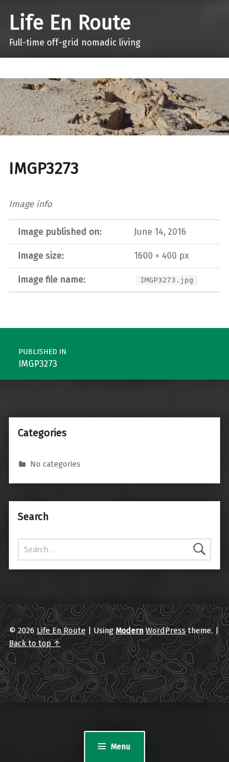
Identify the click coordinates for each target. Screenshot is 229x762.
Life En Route (70, 23)
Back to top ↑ (35, 643)
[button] (114, 106)
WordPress (166, 630)
